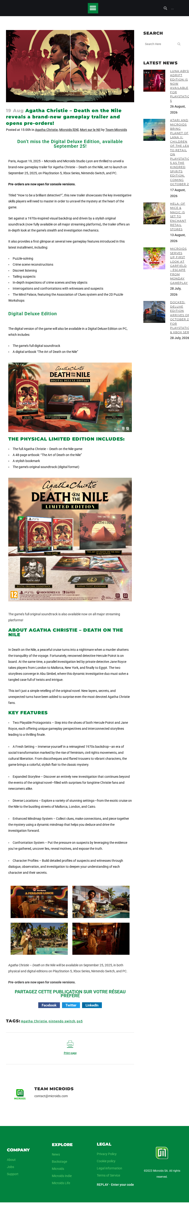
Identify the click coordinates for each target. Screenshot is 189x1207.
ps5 (80, 1021)
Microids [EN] (69, 130)
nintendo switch (62, 1021)
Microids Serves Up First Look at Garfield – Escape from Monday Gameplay (179, 266)
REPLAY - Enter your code (115, 1184)
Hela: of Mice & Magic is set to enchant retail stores (178, 216)
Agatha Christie (46, 130)
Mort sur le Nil (90, 130)
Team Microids (116, 130)
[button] (93, 8)
